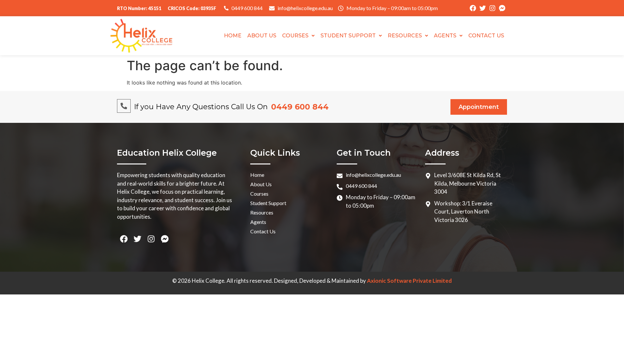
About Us (261, 35)
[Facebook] (473, 8)
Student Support (348, 35)
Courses (295, 35)
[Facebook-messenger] (502, 8)
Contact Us (486, 35)
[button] (298, 35)
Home (232, 35)
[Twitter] (483, 8)
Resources (405, 35)
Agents (445, 35)
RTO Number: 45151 (139, 8)
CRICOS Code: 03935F (192, 8)
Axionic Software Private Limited (409, 280)
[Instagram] (492, 8)
